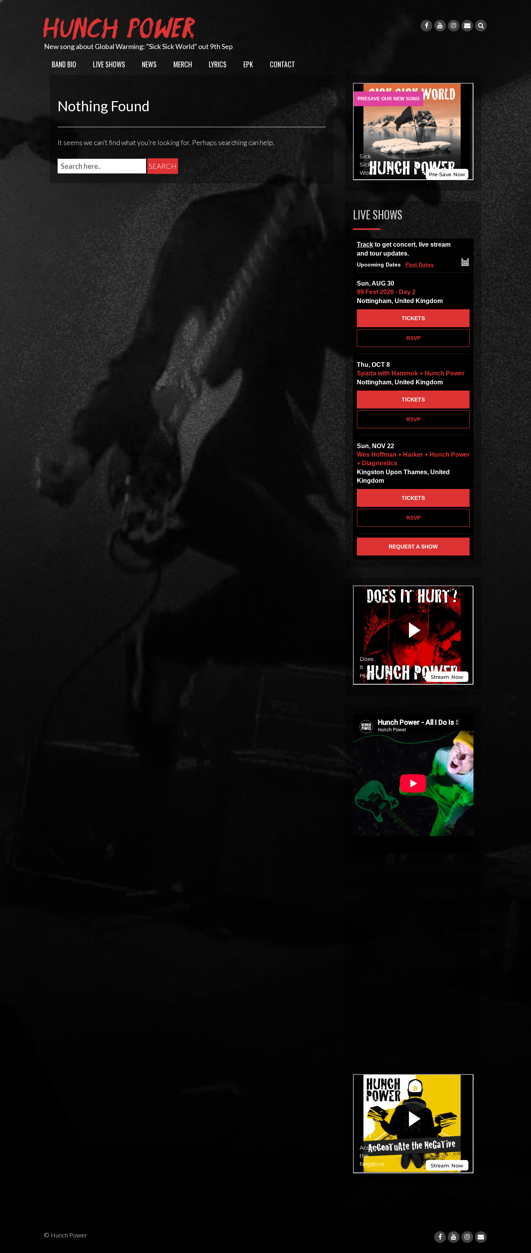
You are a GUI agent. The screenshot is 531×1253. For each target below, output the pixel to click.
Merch (182, 64)
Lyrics (218, 64)
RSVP (413, 338)
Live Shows (109, 64)
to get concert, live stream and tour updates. (404, 249)
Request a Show (413, 546)
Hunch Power (121, 26)
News (149, 64)
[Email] (467, 26)
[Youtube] (440, 26)
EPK (248, 64)
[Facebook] (426, 26)
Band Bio (64, 64)
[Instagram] (453, 26)
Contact (282, 64)
